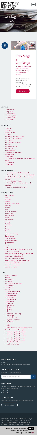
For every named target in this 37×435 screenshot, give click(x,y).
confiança (26, 70)
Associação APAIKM (21, 73)
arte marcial (24, 68)
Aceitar (31, 428)
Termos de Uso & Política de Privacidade (16, 364)
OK (33, 376)
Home (5, 362)
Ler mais (22, 91)
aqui (32, 433)
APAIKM (18, 70)
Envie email (9, 405)
